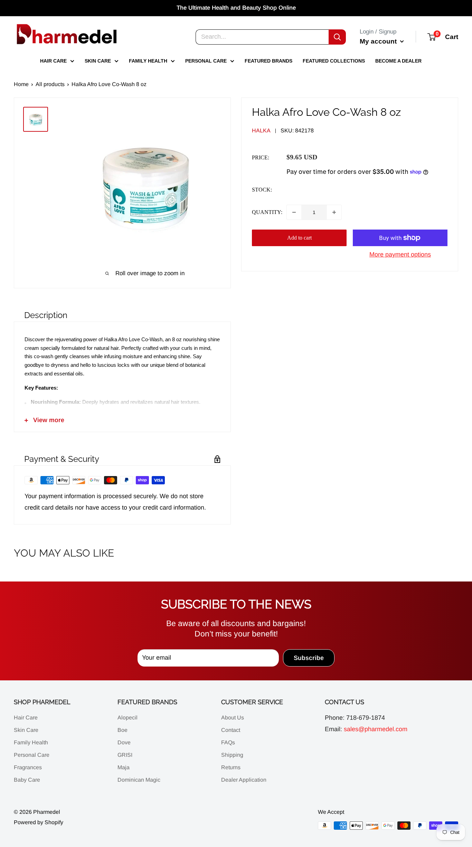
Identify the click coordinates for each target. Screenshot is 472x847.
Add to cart (299, 238)
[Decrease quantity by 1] (294, 212)
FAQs (228, 742)
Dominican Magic (138, 780)
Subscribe (309, 657)
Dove (124, 742)
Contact (230, 730)
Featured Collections (334, 61)
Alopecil (127, 717)
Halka (261, 130)
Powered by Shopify (38, 822)
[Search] (337, 36)
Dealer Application (243, 780)
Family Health (148, 61)
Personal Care (206, 61)
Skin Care (98, 61)
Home (21, 84)
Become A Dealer (398, 61)
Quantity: (267, 212)
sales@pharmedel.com (375, 729)
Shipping (232, 755)
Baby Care (27, 780)
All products (50, 84)
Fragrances (28, 767)
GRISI (124, 755)
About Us (232, 717)
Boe (122, 730)
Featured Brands (268, 61)
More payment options (400, 254)
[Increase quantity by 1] (334, 212)
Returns (230, 767)
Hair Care (53, 61)
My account (379, 41)
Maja (123, 767)
